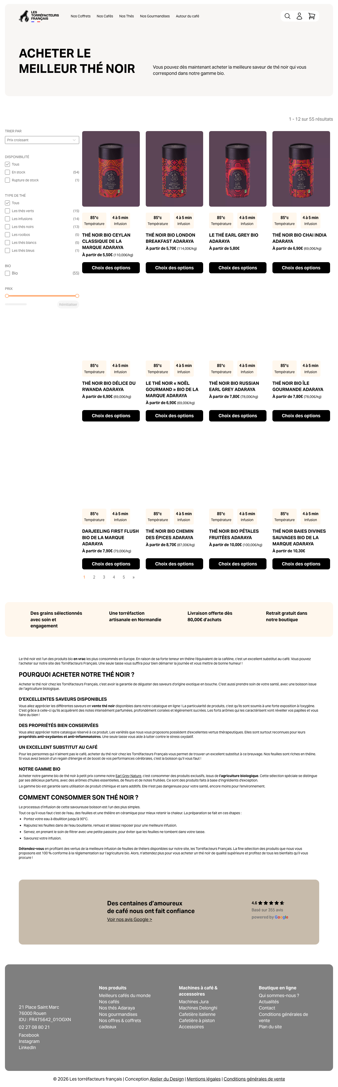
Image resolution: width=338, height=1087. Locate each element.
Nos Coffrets (81, 16)
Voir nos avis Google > (129, 919)
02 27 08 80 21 (34, 1027)
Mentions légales (204, 1079)
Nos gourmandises (118, 1014)
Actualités (269, 1001)
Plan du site (270, 1027)
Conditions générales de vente (254, 1079)
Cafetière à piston (197, 1020)
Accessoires (191, 1027)
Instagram (29, 1041)
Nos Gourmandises (155, 16)
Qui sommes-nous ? (279, 995)
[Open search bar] (287, 16)
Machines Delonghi (198, 1008)
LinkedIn (27, 1047)
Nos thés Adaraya (117, 1008)
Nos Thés (126, 16)
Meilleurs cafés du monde (125, 995)
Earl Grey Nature (128, 776)
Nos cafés (109, 1001)
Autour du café (187, 16)
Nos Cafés (105, 16)
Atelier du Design (167, 1079)
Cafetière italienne (197, 1014)
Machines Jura (194, 1001)
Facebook (29, 1035)
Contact (267, 1008)
